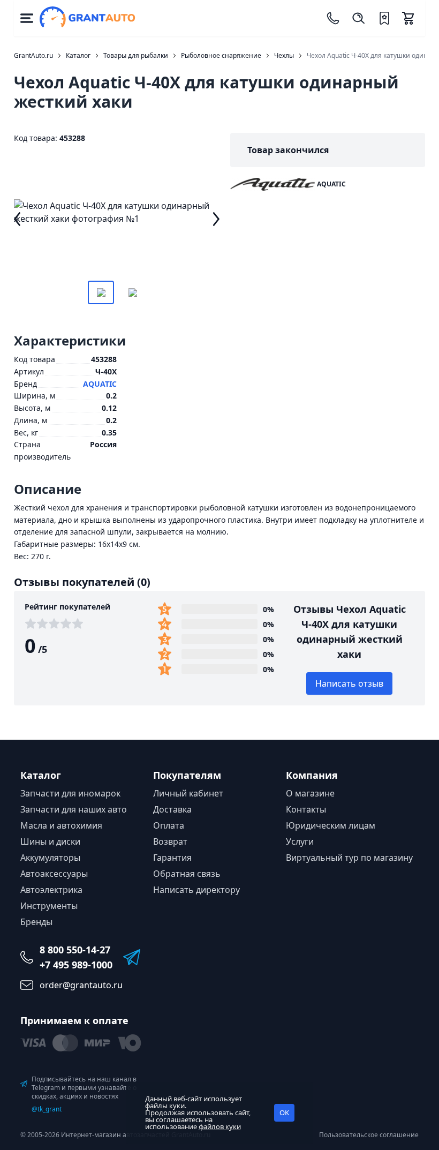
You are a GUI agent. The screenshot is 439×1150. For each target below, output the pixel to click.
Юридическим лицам (330, 825)
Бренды (36, 922)
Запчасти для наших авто (73, 809)
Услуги (300, 841)
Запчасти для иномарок (70, 793)
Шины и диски (50, 841)
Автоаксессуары (54, 874)
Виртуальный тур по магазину (349, 857)
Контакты (306, 809)
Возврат (170, 841)
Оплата (168, 825)
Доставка (172, 809)
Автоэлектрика (51, 890)
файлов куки (220, 1126)
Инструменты (49, 906)
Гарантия (172, 857)
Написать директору (196, 890)
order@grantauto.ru (81, 985)
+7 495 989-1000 (76, 964)
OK (284, 1112)
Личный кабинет (188, 793)
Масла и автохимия (61, 825)
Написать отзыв (349, 683)
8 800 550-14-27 (75, 949)
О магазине (310, 793)
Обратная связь (187, 874)
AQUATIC (100, 384)
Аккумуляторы (50, 857)
